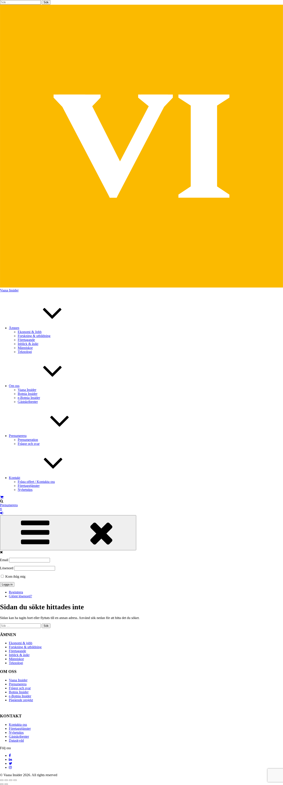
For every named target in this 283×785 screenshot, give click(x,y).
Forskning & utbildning (34, 336)
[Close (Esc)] (2, 780)
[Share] (6, 780)
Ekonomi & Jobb (30, 332)
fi (1, 509)
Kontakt (14, 478)
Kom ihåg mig (14, 576)
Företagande (26, 340)
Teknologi (25, 352)
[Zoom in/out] (15, 780)
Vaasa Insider (9, 290)
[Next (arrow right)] (6, 784)
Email (4, 560)
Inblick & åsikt (28, 344)
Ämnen (14, 328)
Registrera (16, 592)
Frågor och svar (29, 444)
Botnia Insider (27, 394)
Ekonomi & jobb (20, 643)
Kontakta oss (18, 724)
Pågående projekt (21, 700)
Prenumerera (18, 436)
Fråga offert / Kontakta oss (36, 482)
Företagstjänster (29, 486)
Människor (25, 348)
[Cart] (1, 497)
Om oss (14, 386)
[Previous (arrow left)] (2, 784)
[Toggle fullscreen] (10, 780)
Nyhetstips (25, 490)
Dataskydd (16, 740)
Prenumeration (28, 440)
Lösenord (6, 568)
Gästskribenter (28, 402)
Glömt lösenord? (20, 596)
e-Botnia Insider (29, 398)
